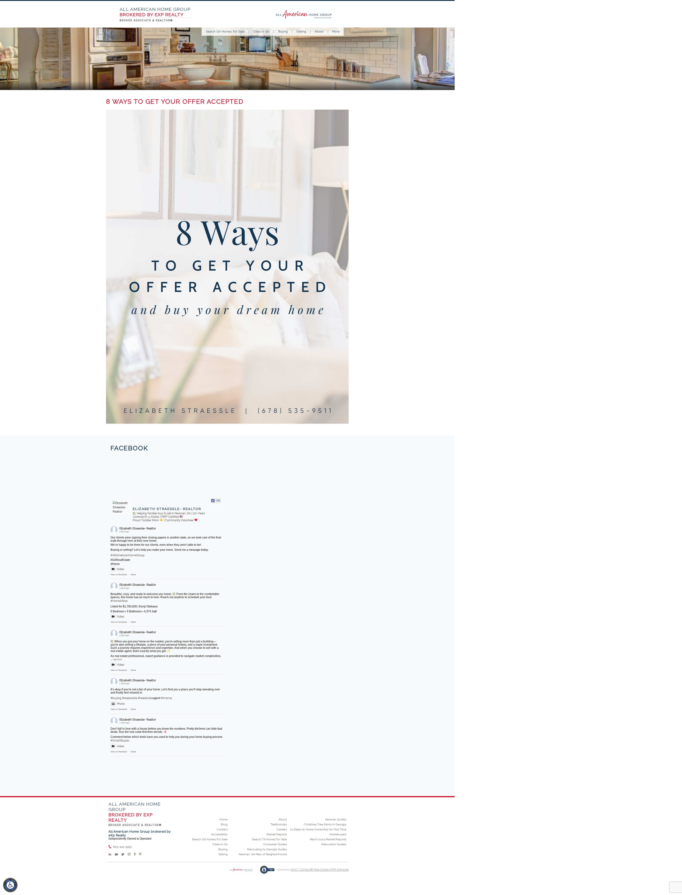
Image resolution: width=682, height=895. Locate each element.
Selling (301, 31)
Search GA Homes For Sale (225, 31)
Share (133, 574)
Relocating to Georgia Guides (267, 849)
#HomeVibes (119, 601)
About (319, 31)
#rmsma (166, 698)
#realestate (129, 698)
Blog (224, 824)
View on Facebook (118, 574)
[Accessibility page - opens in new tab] (267, 871)
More (335, 31)
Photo (121, 703)
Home (224, 819)
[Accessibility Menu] (10, 885)
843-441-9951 (122, 846)
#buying (115, 698)
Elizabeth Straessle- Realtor (137, 528)
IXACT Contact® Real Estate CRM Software (320, 869)
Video (120, 569)
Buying (283, 31)
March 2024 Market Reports (328, 839)
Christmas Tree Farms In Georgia (325, 824)
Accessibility (219, 834)
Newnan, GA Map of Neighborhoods (263, 854)
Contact (222, 829)
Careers (282, 829)
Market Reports (277, 834)
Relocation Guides (334, 844)
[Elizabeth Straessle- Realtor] (121, 507)
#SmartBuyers (119, 740)
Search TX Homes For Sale (269, 839)
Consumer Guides (275, 844)
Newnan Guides (335, 819)
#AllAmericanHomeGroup (127, 555)
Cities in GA (261, 31)
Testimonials (279, 824)
